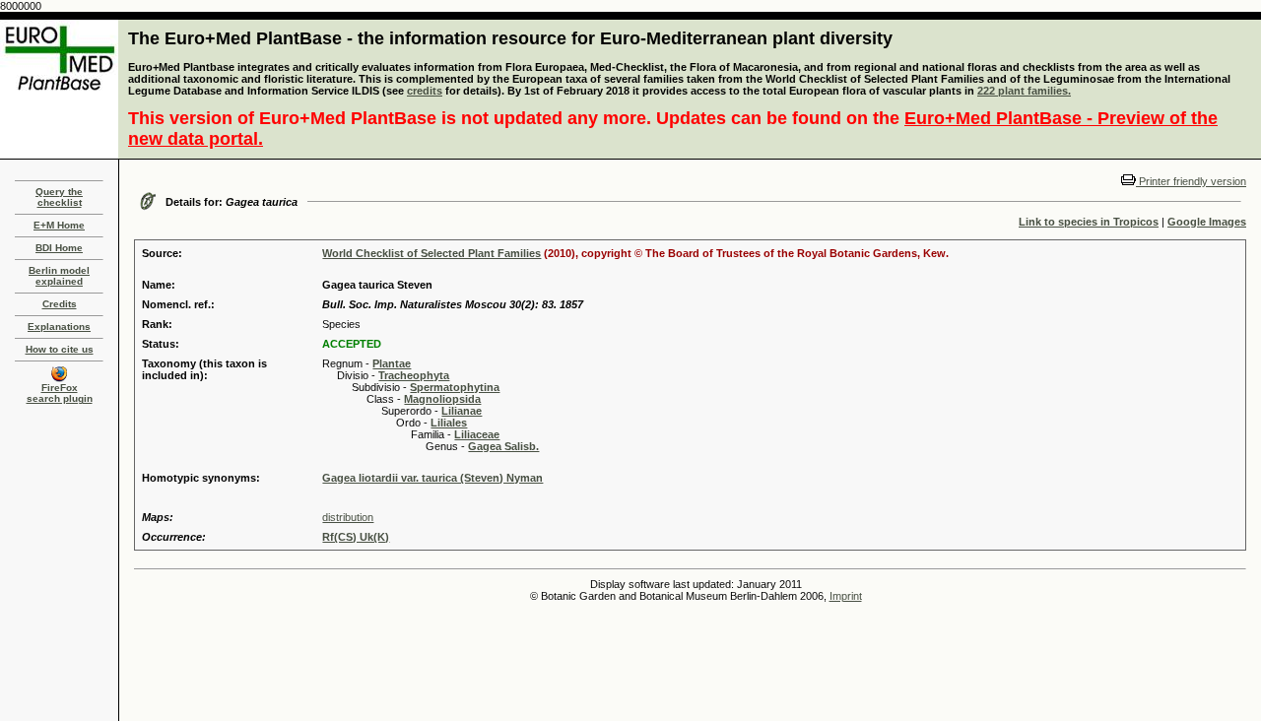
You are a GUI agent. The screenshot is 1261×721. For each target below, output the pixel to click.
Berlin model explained (59, 276)
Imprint (846, 596)
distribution (347, 517)
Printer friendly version (1191, 181)
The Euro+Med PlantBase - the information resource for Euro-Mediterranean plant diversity (510, 38)
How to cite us (60, 349)
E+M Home (59, 225)
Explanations (59, 326)
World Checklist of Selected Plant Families (431, 253)
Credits (59, 303)
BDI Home (59, 247)
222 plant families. (1024, 91)
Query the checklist (59, 197)
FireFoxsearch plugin (60, 393)
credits (424, 91)
